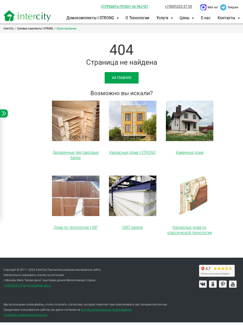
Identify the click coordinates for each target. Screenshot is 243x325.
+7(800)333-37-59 (178, 6)
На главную (121, 78)
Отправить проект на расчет (124, 7)
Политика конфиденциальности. (26, 315)
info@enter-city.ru (40, 285)
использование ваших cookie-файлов (106, 309)
